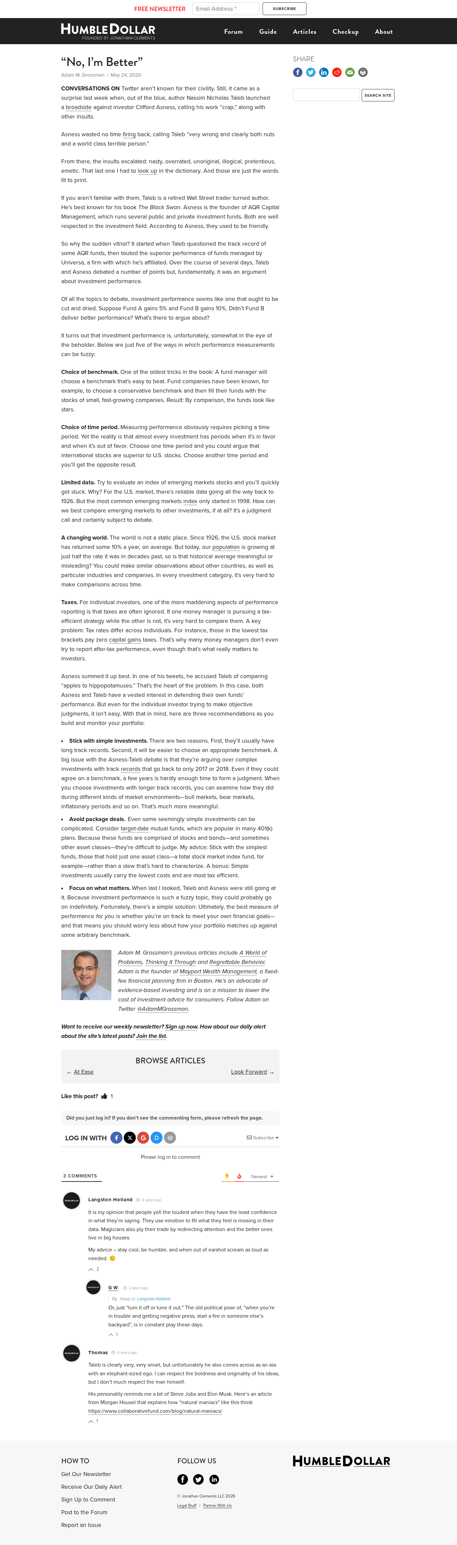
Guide (268, 31)
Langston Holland (153, 1299)
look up (147, 170)
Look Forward (249, 1071)
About (384, 31)
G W (113, 1288)
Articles (304, 31)
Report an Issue (81, 1525)
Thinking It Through (170, 962)
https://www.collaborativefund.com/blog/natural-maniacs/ (155, 1411)
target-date (135, 828)
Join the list (151, 1036)
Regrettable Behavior (237, 962)
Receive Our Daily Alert (91, 1486)
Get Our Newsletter (86, 1474)
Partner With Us (217, 1505)
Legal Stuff (186, 1505)
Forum (233, 31)
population (226, 547)
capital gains (125, 639)
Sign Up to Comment (88, 1499)
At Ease (84, 1071)
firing (129, 134)
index (190, 501)
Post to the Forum (84, 1512)
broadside (79, 107)
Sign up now (181, 1026)
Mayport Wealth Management (218, 971)
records (131, 768)
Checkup (346, 31)
